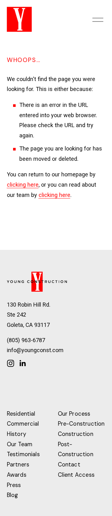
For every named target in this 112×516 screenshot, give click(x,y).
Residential (21, 414)
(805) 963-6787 (26, 340)
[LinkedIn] (22, 363)
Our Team (19, 444)
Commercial (23, 424)
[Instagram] (10, 363)
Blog (12, 495)
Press (14, 485)
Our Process (74, 414)
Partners (18, 464)
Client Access (76, 475)
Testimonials (23, 454)
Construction (75, 434)
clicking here (23, 184)
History (16, 434)
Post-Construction (75, 449)
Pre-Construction (81, 424)
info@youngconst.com (35, 350)
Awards (16, 475)
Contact (69, 464)
